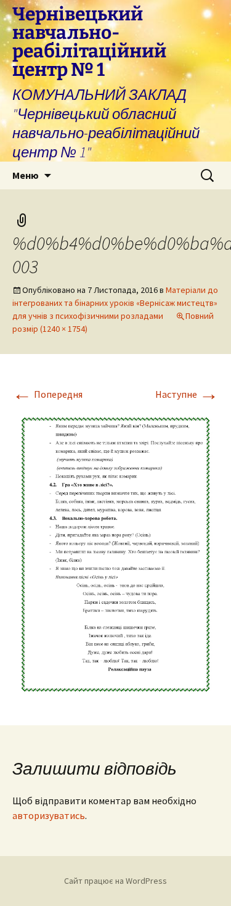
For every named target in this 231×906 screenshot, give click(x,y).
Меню (25, 175)
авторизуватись (48, 815)
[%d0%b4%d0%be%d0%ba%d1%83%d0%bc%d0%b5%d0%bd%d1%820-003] (115, 553)
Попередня (47, 394)
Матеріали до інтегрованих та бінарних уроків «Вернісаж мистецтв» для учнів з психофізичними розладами (115, 302)
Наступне (187, 394)
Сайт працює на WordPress (115, 880)
